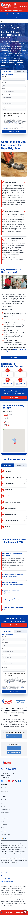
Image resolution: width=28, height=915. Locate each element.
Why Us (3, 806)
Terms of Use (4, 870)
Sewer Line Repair (6, 384)
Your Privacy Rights (8, 881)
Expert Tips (4, 824)
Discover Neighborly (13, 736)
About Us (3, 800)
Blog (2, 821)
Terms (10, 122)
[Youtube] (9, 781)
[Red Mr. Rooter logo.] (7, 701)
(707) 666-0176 (9, 769)
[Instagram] (6, 781)
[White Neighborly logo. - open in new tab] (5, 1)
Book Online (15, 6)
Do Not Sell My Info (5, 878)
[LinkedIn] (19, 781)
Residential (8, 71)
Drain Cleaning (5, 374)
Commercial (21, 71)
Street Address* (6, 100)
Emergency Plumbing (19, 384)
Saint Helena (7, 425)
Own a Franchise (5, 809)
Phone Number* (6, 94)
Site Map (3, 831)
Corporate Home (5, 834)
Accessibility (4, 875)
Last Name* (5, 82)
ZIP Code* (4, 107)
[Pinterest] (12, 781)
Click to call (19, 374)
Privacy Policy (16, 122)
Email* (3, 88)
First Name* (5, 76)
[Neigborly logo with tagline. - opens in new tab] (21, 701)
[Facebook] (2, 781)
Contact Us (4, 803)
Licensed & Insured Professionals (13, 319)
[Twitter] (16, 781)
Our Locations (5, 828)
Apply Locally (5, 812)
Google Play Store (15, 752)
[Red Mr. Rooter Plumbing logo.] (14, 763)
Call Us (21, 6)
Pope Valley (7, 422)
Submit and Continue (14, 131)
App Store (15, 748)
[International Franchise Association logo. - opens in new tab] (3, 838)
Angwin (6, 415)
